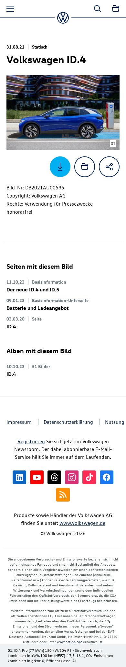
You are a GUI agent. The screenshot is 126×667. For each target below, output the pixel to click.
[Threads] (54, 477)
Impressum (19, 422)
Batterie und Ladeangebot (37, 308)
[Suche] (97, 8)
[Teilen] (109, 166)
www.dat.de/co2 (69, 641)
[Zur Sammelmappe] (116, 8)
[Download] (60, 166)
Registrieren (31, 441)
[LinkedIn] (19, 477)
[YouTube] (37, 477)
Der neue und (32, 289)
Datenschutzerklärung (68, 422)
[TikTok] (89, 477)
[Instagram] (72, 477)
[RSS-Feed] (63, 495)
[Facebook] (106, 477)
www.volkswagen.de (82, 523)
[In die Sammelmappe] (84, 166)
